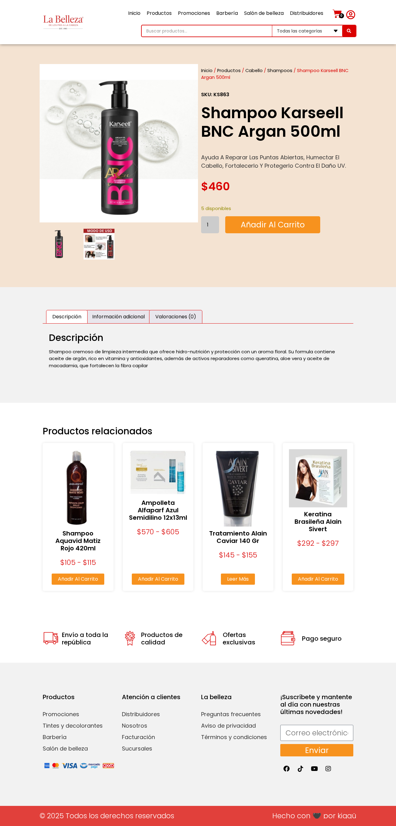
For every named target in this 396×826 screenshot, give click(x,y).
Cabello (254, 70)
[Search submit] (349, 31)
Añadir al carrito (273, 224)
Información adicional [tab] (118, 316)
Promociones (194, 13)
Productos (159, 13)
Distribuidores (306, 13)
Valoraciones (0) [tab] (175, 316)
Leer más (238, 579)
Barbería (227, 13)
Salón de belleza (264, 13)
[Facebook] (286, 769)
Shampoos (279, 70)
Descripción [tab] (66, 316)
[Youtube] (314, 769)
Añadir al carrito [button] (78, 579)
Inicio (134, 13)
